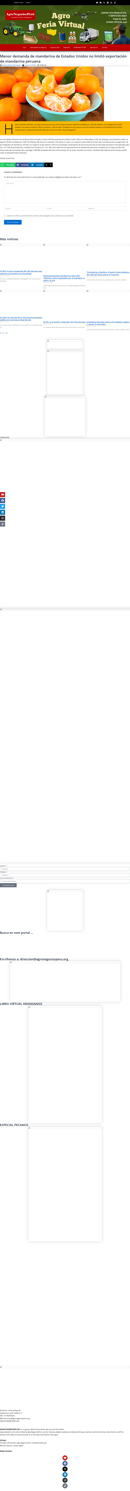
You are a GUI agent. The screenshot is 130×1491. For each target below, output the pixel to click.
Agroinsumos (94, 47)
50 (7, 333)
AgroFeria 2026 (54, 47)
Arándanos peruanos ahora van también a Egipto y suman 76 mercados (108, 323)
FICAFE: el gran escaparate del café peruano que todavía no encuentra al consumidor (21, 272)
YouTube (104, 47)
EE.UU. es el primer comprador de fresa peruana (64, 322)
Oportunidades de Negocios (38, 47)
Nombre (3, 866)
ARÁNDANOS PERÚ (80, 47)
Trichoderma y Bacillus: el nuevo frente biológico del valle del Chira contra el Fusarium (108, 273)
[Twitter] (2, 506)
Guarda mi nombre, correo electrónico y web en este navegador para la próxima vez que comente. (40, 216)
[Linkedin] (65, 1474)
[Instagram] (65, 1480)
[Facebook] (65, 1463)
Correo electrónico (6, 878)
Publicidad (66, 47)
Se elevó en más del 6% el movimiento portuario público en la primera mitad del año (21, 318)
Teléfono (3, 872)
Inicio (24, 47)
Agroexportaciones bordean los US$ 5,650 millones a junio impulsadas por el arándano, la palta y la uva (64, 278)
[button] (7, 165)
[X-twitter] (65, 1469)
